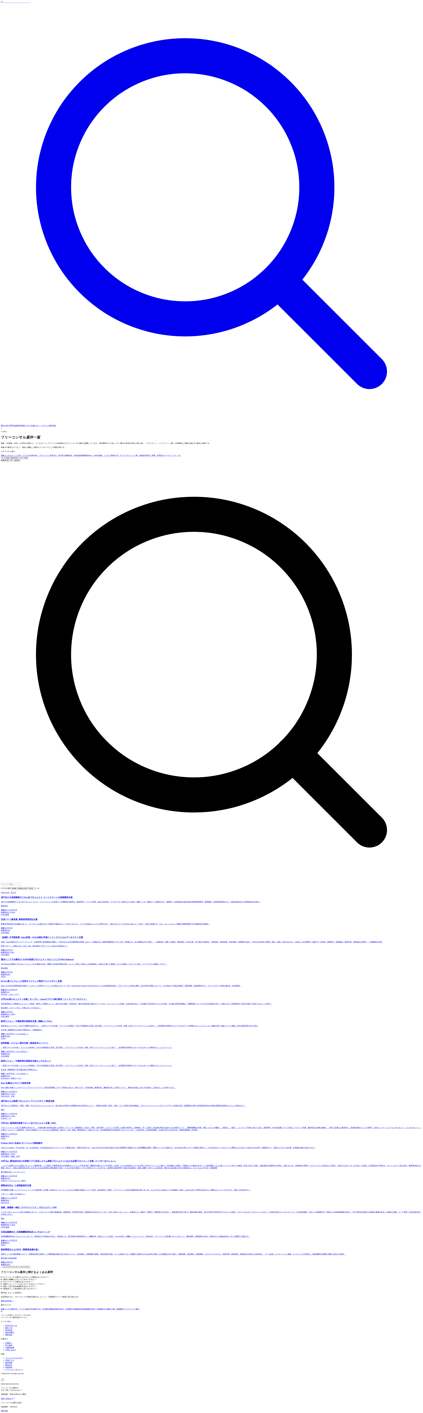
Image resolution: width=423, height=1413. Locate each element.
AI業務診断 (9, 1347)
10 (27, 1267)
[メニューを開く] (2, 428)
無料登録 (52, 426)
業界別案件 (21, 426)
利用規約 (8, 1367)
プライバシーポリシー (14, 1370)
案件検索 (8, 1363)
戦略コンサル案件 (8, 1309)
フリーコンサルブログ (14, 1358)
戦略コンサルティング (10, 455)
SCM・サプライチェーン (124, 455)
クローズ (23, 458)
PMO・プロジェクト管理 (43, 455)
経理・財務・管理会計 (155, 455)
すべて (5, 458)
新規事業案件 (86, 1309)
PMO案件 (33, 1309)
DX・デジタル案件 (22, 1309)
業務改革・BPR (71, 455)
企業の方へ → (36, 426)
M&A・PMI (92, 455)
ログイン (45, 426)
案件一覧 (8, 1328)
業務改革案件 (54, 1309)
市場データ (9, 1360)
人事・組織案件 (117, 1309)
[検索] (211, 423)
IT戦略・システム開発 (105, 455)
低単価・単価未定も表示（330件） (23, 888)
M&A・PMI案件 (66, 1309)
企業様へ (8, 1343)
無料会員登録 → (7, 1301)
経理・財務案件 (98, 1309)
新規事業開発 (82, 455)
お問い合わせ (10, 1350)
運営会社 (8, 1365)
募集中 (14, 458)
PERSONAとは (11, 1325)
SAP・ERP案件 (43, 1309)
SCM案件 (107, 1309)
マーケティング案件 (131, 1309)
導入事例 (8, 1345)
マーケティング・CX (172, 455)
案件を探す (5, 426)
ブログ (28, 426)
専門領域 (13, 426)
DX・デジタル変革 (26, 455)
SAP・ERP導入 (59, 455)
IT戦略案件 (76, 1309)
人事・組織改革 (140, 455)
